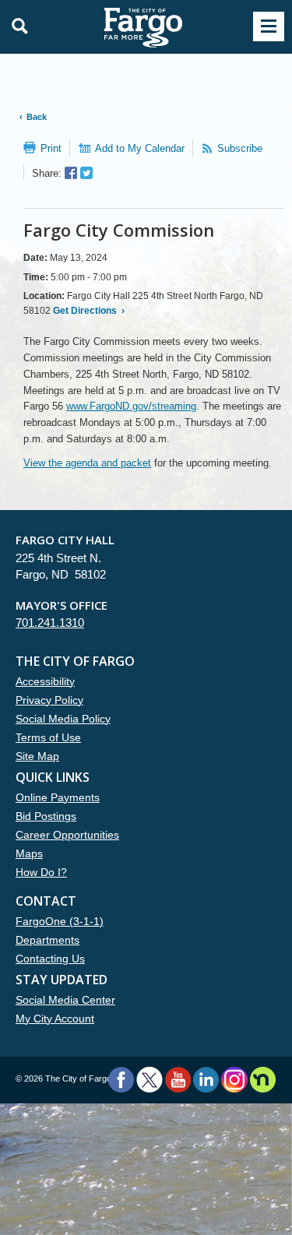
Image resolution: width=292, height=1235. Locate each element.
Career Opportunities (67, 835)
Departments (47, 940)
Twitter (149, 1079)
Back (36, 116)
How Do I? (41, 872)
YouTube (178, 1079)
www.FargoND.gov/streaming (131, 406)
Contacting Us (50, 958)
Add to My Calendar (140, 148)
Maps (29, 853)
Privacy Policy (49, 700)
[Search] (15, 26)
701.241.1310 (50, 622)
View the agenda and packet (87, 463)
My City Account (55, 1018)
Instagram (234, 1079)
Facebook (121, 1079)
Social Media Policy (63, 718)
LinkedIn (206, 1079)
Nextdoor (263, 1079)
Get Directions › (88, 310)
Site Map (37, 756)
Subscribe (239, 148)
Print (51, 148)
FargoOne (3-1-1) (60, 921)
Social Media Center (65, 1000)
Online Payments (58, 797)
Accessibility (45, 681)
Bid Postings (46, 816)
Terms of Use (48, 737)
